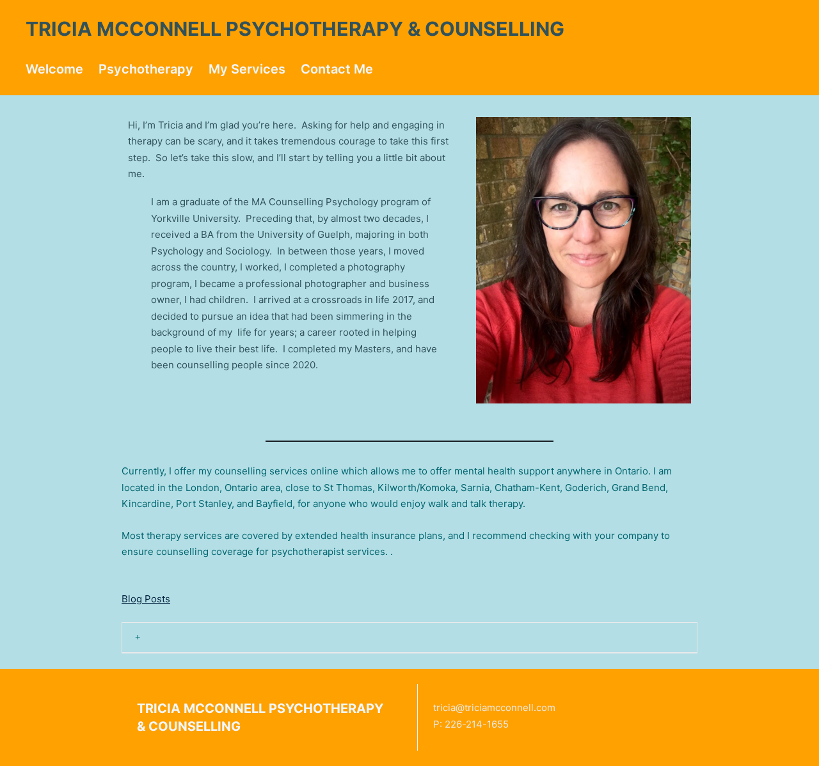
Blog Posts (146, 599)
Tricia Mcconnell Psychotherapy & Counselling (295, 28)
